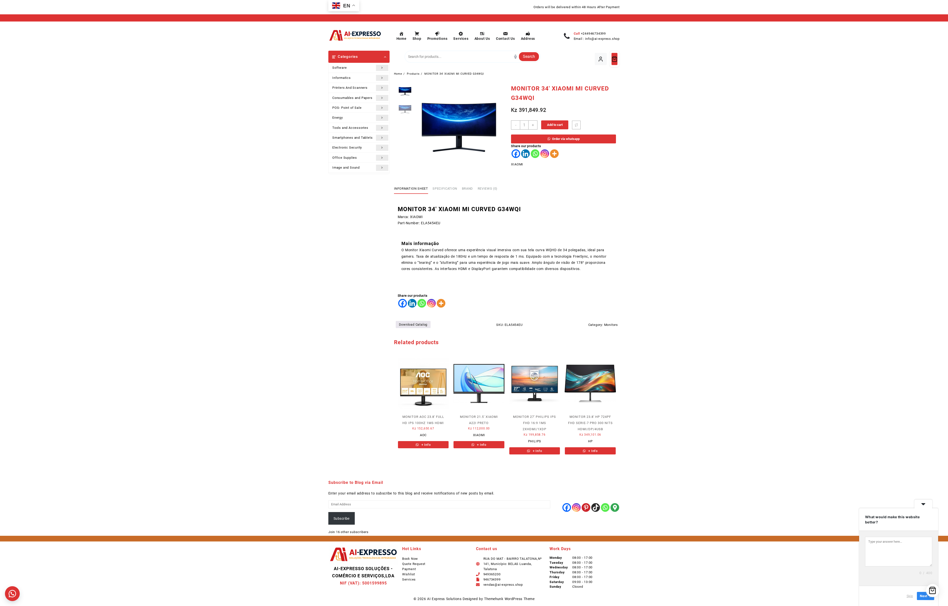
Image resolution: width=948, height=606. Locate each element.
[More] (554, 153)
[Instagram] (544, 153)
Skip (910, 596)
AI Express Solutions (444, 599)
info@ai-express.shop (602, 39)
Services (409, 579)
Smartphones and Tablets (352, 137)
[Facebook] (516, 153)
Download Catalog (413, 324)
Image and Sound (346, 167)
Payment (409, 569)
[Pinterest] (586, 507)
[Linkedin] (525, 153)
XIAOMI (517, 164)
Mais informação (420, 243)
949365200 (492, 574)
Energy (337, 117)
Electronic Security (347, 147)
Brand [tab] (467, 188)
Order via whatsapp (566, 139)
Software (339, 67)
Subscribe (342, 518)
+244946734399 (593, 33)
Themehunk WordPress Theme (509, 599)
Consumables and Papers (352, 98)
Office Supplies (344, 157)
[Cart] (614, 59)
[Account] (601, 59)
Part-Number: (409, 223)
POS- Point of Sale (346, 108)
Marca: (403, 217)
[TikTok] (595, 507)
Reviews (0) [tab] (487, 188)
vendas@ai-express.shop (503, 584)
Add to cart (555, 125)
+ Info (425, 445)
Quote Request (413, 564)
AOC (423, 435)
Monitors (611, 325)
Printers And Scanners (350, 88)
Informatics (341, 78)
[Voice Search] (515, 57)
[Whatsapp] (535, 153)
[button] (12, 593)
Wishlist (408, 574)
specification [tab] (445, 188)
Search (529, 56)
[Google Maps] (615, 507)
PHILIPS (534, 441)
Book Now (410, 559)
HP (590, 441)
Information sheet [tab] (411, 188)
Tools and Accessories (350, 128)
